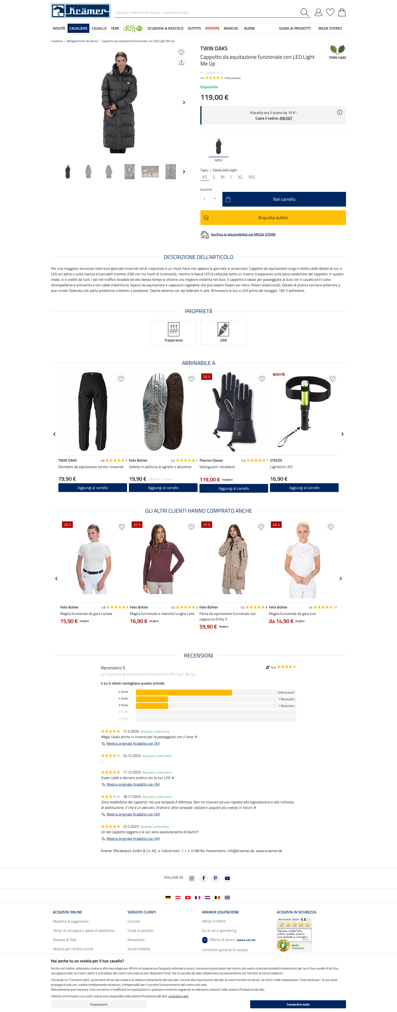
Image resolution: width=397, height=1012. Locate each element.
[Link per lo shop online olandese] (208, 897)
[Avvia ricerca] (306, 12)
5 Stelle (123, 692)
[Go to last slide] (54, 434)
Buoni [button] (249, 28)
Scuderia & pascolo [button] (165, 28)
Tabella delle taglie (225, 170)
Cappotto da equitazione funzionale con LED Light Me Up (138, 41)
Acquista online (67, 912)
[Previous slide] (54, 102)
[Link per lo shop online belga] (218, 897)
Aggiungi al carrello (93, 487)
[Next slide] (183, 102)
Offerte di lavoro (229, 939)
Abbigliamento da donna (82, 41)
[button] (133, 28)
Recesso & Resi (65, 939)
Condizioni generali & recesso (225, 949)
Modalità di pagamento (70, 921)
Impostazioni (99, 1004)
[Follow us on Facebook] (203, 878)
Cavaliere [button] (78, 28)
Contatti (134, 921)
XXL (252, 176)
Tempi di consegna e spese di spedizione (84, 930)
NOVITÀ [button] (59, 28)
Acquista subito (273, 217)
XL (240, 176)
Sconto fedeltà (139, 949)
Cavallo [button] (99, 28)
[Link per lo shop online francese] (198, 897)
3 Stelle (123, 705)
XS (204, 176)
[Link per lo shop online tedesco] (169, 897)
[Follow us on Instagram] (191, 878)
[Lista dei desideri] (330, 11)
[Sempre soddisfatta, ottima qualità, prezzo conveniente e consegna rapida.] (294, 934)
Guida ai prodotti (140, 930)
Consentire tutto (298, 1004)
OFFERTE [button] (212, 28)
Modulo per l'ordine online (73, 949)
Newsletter (136, 939)
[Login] (319, 11)
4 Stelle (123, 698)
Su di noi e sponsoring (219, 930)
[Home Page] (80, 10)
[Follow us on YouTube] (227, 878)
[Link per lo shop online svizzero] (188, 897)
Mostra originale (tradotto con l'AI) (133, 743)
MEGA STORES (330, 28)
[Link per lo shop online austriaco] (178, 897)
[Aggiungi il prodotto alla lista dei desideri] (181, 52)
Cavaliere (57, 41)
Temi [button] (115, 28)
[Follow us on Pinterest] (215, 878)
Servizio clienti (142, 912)
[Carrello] (342, 11)
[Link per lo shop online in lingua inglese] (228, 897)
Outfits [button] (194, 28)
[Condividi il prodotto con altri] (181, 62)
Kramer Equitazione (220, 912)
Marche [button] (231, 28)
